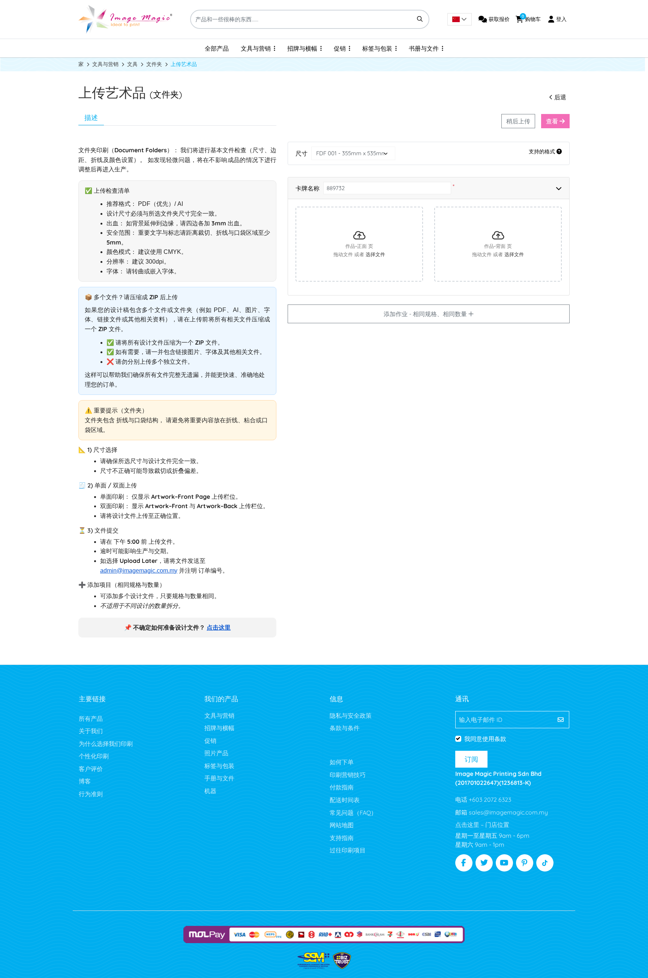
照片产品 (216, 753)
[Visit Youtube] (504, 863)
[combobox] (459, 19)
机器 (210, 791)
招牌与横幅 (219, 728)
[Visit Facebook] (463, 863)
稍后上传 (518, 121)
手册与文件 (219, 778)
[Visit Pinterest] (524, 863)
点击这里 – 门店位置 (482, 824)
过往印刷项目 (348, 850)
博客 (85, 781)
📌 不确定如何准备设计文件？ (177, 627)
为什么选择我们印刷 (106, 743)
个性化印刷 (94, 756)
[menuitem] (217, 48)
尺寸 (302, 153)
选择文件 (375, 254)
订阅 (471, 759)
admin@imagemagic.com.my (138, 570)
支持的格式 (542, 151)
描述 (91, 117)
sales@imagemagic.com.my (507, 812)
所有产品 (91, 718)
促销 (210, 740)
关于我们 (91, 731)
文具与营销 (219, 715)
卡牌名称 (308, 188)
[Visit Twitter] (484, 863)
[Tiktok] (545, 863)
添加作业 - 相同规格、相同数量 (426, 314)
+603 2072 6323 (489, 799)
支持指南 (342, 838)
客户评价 (91, 768)
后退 (560, 97)
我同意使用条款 (485, 738)
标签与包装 (219, 766)
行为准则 (91, 794)
